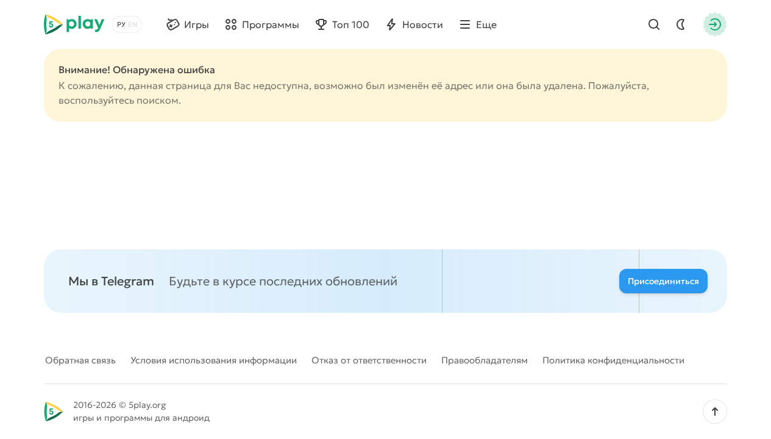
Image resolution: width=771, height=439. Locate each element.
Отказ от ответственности (369, 360)
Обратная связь (80, 360)
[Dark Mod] (681, 24)
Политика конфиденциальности (613, 360)
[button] (715, 411)
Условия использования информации (213, 360)
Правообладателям (484, 360)
